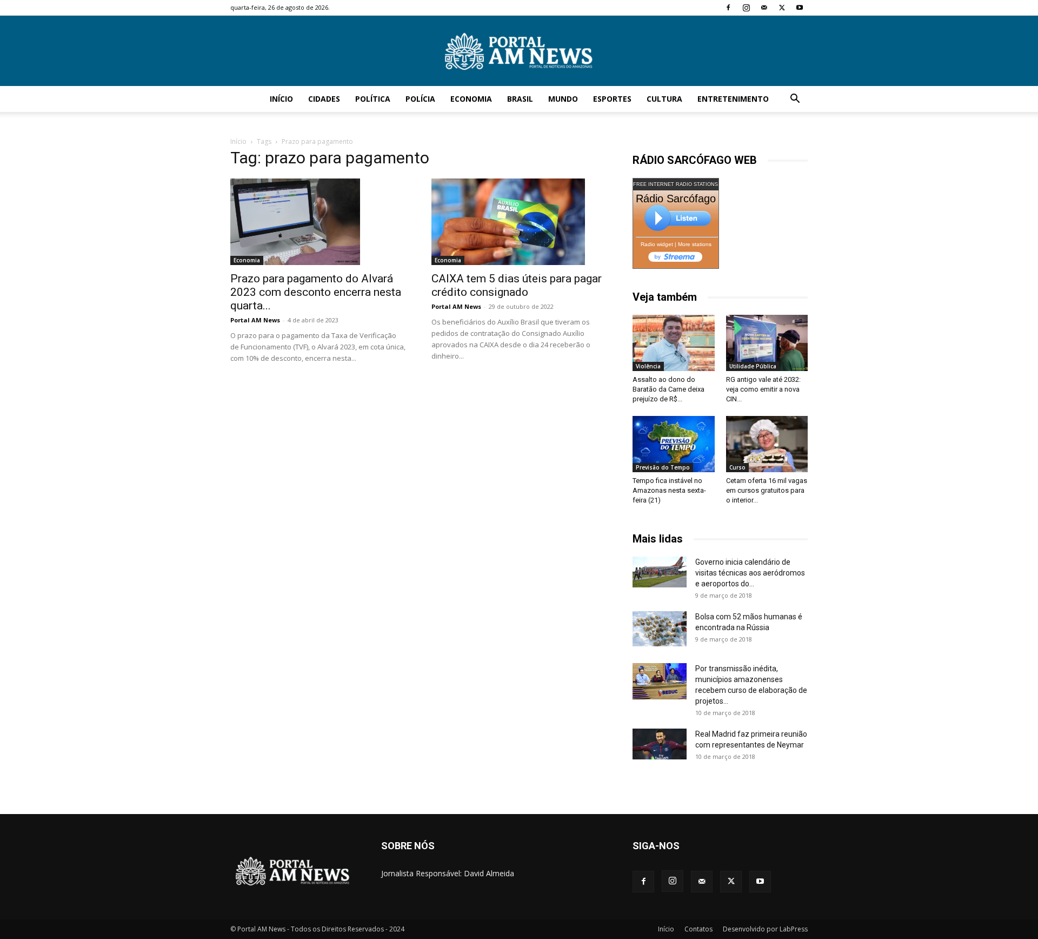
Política (372, 99)
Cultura (664, 99)
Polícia (420, 99)
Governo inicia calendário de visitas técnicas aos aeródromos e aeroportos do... (750, 573)
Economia (471, 99)
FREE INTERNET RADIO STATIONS (675, 184)
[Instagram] (746, 7)
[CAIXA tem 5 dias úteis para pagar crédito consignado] (519, 221)
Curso (737, 467)
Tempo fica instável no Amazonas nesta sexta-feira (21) (669, 490)
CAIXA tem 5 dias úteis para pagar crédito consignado (516, 285)
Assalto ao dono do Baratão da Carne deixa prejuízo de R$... (668, 389)
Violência (648, 366)
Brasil (520, 99)
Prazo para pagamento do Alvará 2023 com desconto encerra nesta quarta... (315, 292)
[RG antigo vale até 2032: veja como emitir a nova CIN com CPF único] (767, 343)
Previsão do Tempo (663, 467)
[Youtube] (799, 7)
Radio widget (657, 244)
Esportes (612, 99)
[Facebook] (728, 7)
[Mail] (764, 7)
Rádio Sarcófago (676, 198)
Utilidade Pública (752, 366)
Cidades (324, 99)
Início (281, 99)
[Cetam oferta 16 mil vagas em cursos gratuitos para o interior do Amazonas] (767, 444)
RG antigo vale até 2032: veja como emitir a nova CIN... (763, 389)
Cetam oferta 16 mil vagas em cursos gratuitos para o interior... (766, 490)
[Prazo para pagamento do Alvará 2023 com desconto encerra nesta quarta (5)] (317, 221)
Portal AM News (255, 320)
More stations (694, 244)
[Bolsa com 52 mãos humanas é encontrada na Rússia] (660, 628)
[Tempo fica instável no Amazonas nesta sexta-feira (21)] (674, 444)
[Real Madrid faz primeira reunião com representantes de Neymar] (660, 744)
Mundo (563, 99)
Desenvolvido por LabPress (765, 929)
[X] (782, 7)
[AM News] (519, 51)
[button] (795, 100)
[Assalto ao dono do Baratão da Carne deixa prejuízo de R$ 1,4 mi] (674, 343)
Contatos (698, 929)
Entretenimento (733, 99)
